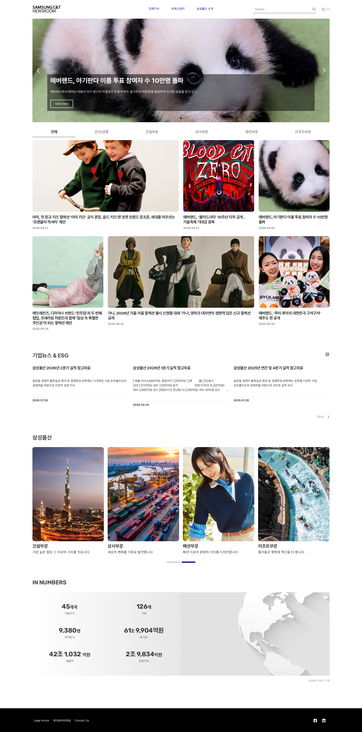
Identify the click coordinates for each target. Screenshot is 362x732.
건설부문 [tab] (152, 132)
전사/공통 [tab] (101, 132)
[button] (175, 118)
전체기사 (154, 9)
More (320, 416)
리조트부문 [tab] (303, 132)
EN (327, 9)
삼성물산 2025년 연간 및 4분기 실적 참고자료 (268, 368)
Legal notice (41, 720)
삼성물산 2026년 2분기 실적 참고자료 (61, 368)
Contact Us (82, 720)
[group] (181, 70)
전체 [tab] (54, 132)
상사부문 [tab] (201, 132)
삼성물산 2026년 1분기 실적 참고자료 (161, 368)
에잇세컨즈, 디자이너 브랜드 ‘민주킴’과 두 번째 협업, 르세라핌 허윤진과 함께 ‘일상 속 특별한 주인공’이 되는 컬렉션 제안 (67, 318)
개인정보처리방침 (62, 720)
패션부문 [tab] (251, 132)
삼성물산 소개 (205, 9)
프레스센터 (178, 9)
